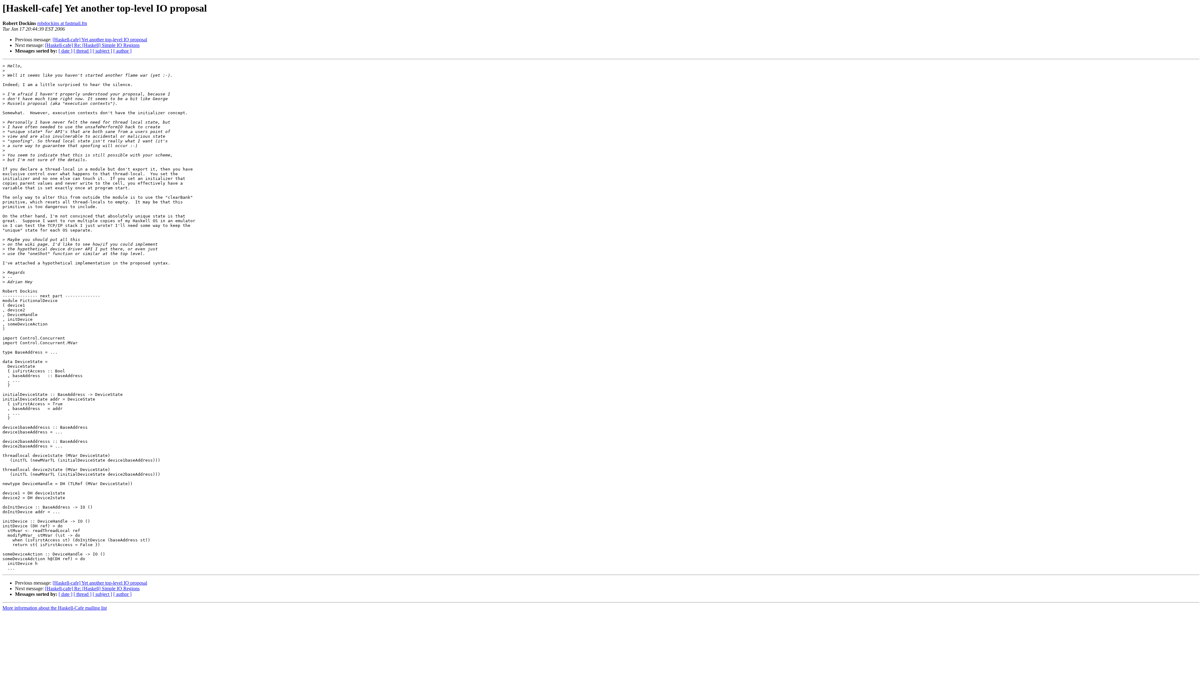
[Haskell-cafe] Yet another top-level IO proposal (100, 39)
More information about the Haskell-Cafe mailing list (55, 608)
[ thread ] (82, 51)
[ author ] (122, 51)
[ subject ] (102, 51)
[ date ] (65, 51)
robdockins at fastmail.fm (62, 23)
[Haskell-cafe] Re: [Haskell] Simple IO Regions (92, 45)
